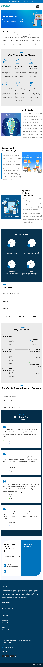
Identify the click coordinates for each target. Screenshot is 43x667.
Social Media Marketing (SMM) (7, 608)
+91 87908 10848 (7, 642)
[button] (21, 393)
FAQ (34, 664)
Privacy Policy (39, 664)
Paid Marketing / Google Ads (7, 617)
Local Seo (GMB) (5, 624)
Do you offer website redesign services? (10, 396)
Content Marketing (5, 615)
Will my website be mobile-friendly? (10, 400)
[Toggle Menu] (38, 6)
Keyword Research (5, 629)
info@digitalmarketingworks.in (15, 1)
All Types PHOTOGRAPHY (7, 631)
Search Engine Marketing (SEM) (7, 613)
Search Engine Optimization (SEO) (8, 606)
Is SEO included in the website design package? (12, 407)
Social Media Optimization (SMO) (8, 610)
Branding (3, 627)
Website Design (5, 622)
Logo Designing (5, 620)
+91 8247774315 (25, 1)
